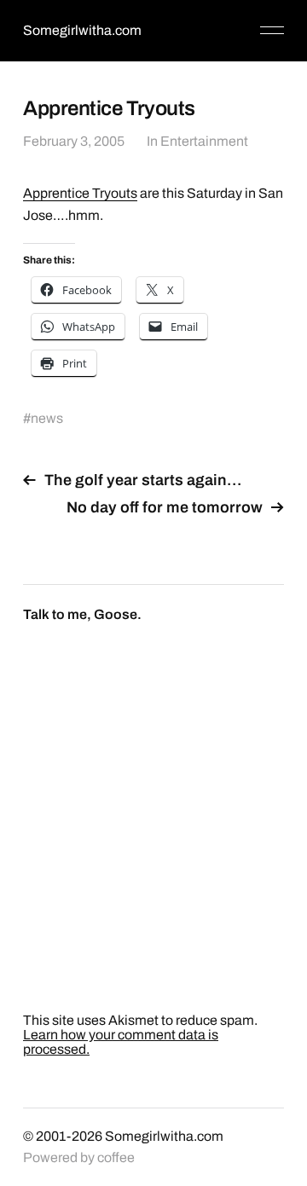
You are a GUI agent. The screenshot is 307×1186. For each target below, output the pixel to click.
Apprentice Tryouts (80, 193)
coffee (116, 1157)
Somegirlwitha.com (82, 30)
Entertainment (204, 141)
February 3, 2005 (74, 141)
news (47, 418)
